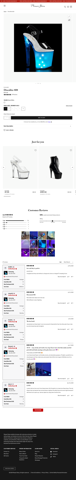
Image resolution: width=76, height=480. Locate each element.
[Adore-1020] (55, 167)
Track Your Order (23, 456)
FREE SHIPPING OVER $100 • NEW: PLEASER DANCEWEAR (29, 1)
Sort (61, 262)
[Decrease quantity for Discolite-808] (5, 118)
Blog (36, 453)
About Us (37, 451)
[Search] (65, 7)
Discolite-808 (12, 273)
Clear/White (4, 102)
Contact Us (6, 451)
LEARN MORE (38, 448)
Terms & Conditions (35, 472)
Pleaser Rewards (39, 456)
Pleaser (7, 190)
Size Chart (6, 453)
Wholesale (37, 460)
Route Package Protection (41, 458)
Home (5, 11)
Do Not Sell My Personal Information (58, 472)
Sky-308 (7, 192)
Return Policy (22, 451)
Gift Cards (6, 456)
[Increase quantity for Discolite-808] (9, 118)
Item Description (8, 126)
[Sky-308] (20, 167)
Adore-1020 (43, 192)
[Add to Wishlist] (35, 150)
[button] (10, 95)
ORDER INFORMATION (25, 448)
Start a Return (22, 453)
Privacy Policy (45, 472)
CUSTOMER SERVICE (9, 448)
